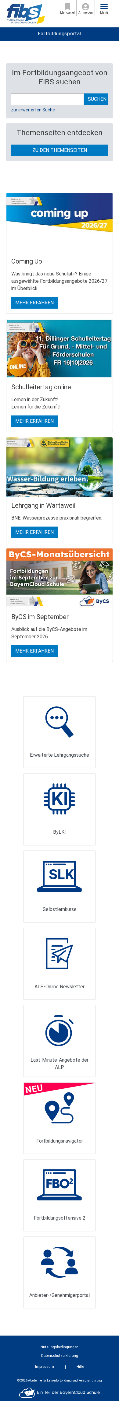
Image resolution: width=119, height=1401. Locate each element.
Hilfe (80, 1366)
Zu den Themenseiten (59, 150)
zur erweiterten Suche (33, 109)
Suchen (97, 99)
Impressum (44, 1366)
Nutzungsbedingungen (59, 1347)
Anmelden (85, 12)
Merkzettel (67, 12)
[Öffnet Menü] (104, 6)
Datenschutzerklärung (59, 1356)
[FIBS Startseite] (25, 13)
